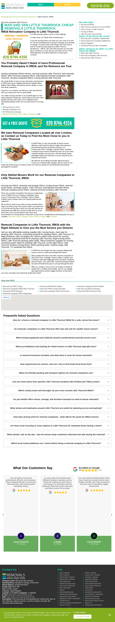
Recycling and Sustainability (71, 603)
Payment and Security (93, 592)
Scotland (88, 590)
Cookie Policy (65, 601)
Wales (62, 590)
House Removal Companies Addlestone (95, 41)
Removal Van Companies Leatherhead (95, 38)
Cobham (43, 216)
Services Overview (92, 596)
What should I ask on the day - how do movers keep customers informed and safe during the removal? (56, 434)
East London (64, 575)
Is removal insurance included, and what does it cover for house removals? (56, 355)
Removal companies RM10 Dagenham (17, 293)
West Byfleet (13, 114)
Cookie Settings (80, 612)
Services (67, 5)
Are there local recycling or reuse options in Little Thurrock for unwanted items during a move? (56, 426)
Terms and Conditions (93, 605)
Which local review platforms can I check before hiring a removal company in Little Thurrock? (56, 443)
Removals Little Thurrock (90, 53)
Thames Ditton (33, 216)
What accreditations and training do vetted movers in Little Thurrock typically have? (56, 346)
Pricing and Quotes (92, 598)
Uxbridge (24, 216)
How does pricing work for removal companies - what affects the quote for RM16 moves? (56, 417)
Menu (41, 5)
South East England (67, 586)
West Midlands (65, 588)
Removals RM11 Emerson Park (89, 291)
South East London (92, 575)
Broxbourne (33, 114)
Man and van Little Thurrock (91, 58)
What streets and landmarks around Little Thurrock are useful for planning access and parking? (56, 408)
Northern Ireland (67, 592)
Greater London (91, 579)
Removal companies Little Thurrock (94, 55)
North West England (93, 583)
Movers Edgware (87, 43)
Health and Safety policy (94, 601)
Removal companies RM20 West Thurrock (18, 289)
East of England (91, 581)
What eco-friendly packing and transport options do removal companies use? (56, 373)
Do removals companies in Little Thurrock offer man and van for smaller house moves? (56, 329)
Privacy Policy (65, 605)
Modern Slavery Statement (70, 598)
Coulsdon (53, 216)
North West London (67, 579)
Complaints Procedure (68, 594)
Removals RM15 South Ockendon (52, 289)
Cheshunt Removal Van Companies (94, 45)
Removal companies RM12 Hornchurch (54, 291)
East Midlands (65, 581)
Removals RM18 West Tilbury (51, 286)
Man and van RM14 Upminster (88, 289)
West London (65, 573)
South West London (67, 577)
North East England (67, 583)
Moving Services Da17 (11, 107)
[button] (3, 514)
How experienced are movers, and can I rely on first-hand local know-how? (56, 364)
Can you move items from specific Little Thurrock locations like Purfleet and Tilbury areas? (56, 382)
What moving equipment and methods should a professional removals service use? (56, 338)
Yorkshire (89, 588)
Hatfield (5, 114)
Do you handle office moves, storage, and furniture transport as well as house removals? (56, 399)
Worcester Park (14, 216)
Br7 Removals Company (12, 112)
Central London (91, 577)
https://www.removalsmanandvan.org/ (20, 597)
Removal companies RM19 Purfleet (90, 286)
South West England (93, 586)
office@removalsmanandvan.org (20, 595)
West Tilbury (23, 114)
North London (90, 573)
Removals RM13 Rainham (13, 291)
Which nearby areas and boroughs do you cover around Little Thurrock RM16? (56, 390)
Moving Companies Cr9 (11, 109)
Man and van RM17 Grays (13, 286)
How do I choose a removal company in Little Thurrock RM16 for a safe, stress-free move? (56, 320)
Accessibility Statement (94, 594)
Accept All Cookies (83, 616)
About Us (88, 603)
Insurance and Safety (68, 596)
